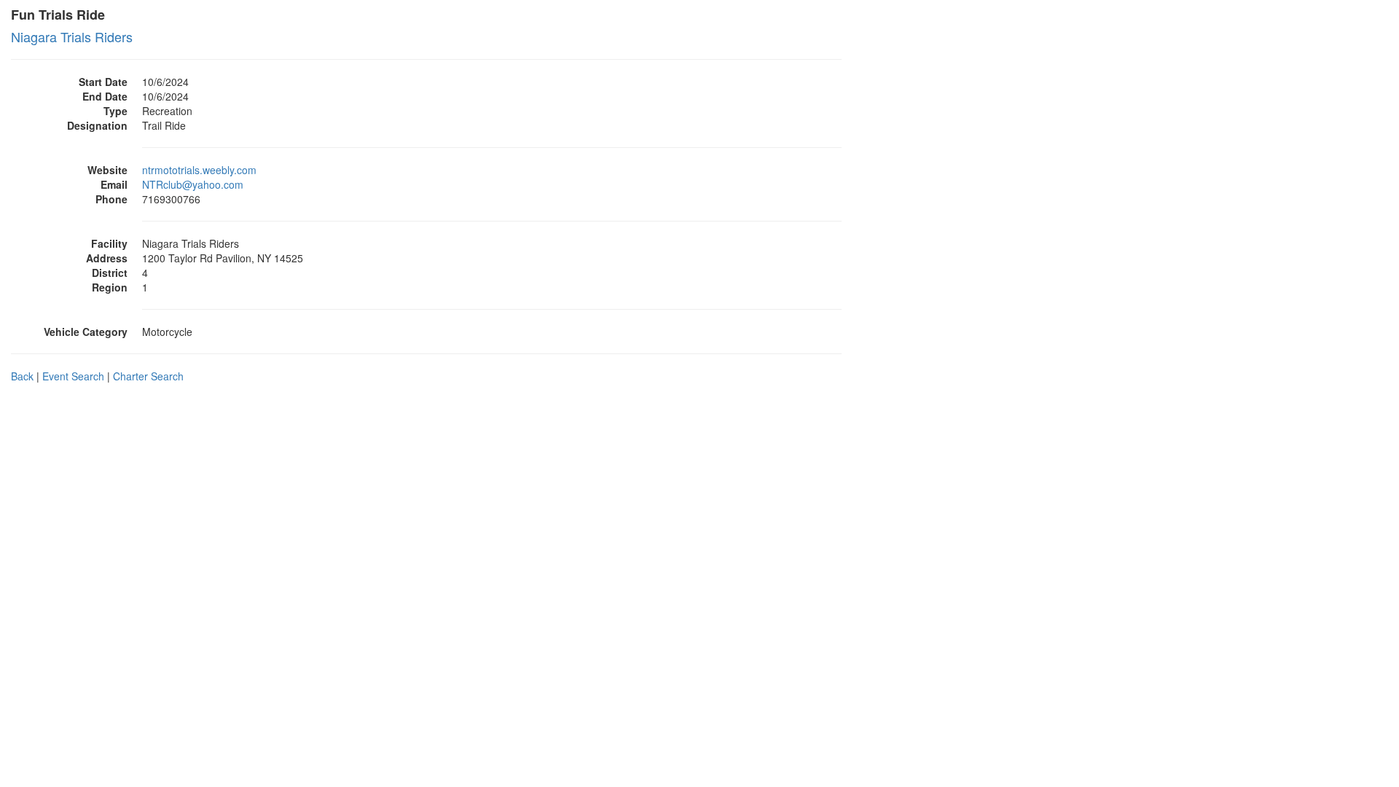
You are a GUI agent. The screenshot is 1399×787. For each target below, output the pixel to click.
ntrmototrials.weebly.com (199, 170)
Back (22, 376)
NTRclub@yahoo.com (192, 184)
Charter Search (148, 376)
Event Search (73, 376)
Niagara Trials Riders (72, 36)
